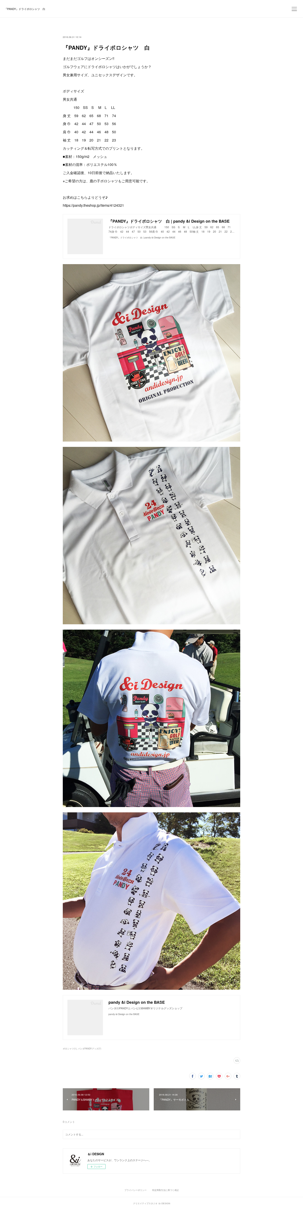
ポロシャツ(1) (70, 1048)
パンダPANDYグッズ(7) (89, 1048)
